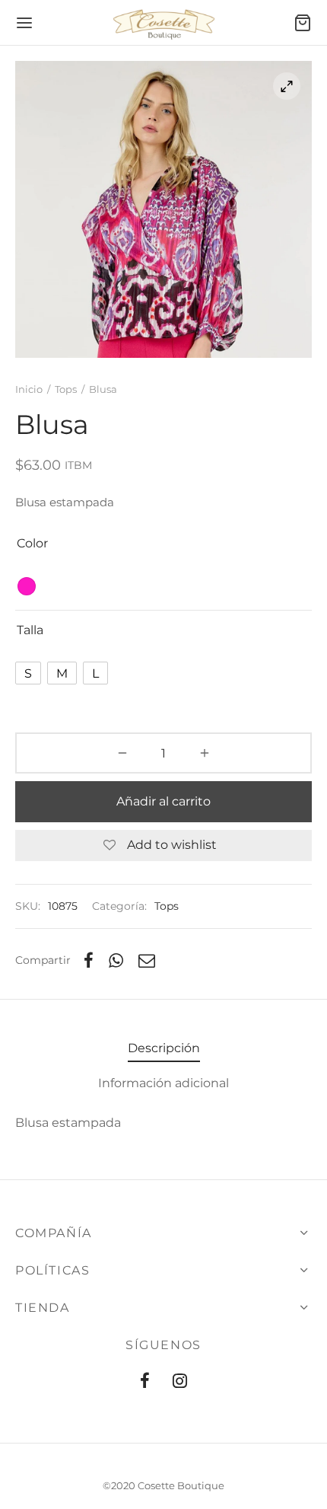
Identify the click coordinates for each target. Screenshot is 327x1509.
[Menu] (24, 23)
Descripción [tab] (164, 1048)
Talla (30, 630)
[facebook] (144, 1382)
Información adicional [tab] (163, 1083)
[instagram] (180, 1382)
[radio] (26, 586)
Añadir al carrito (163, 801)
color (32, 543)
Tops (66, 389)
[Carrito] (303, 23)
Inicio (29, 389)
